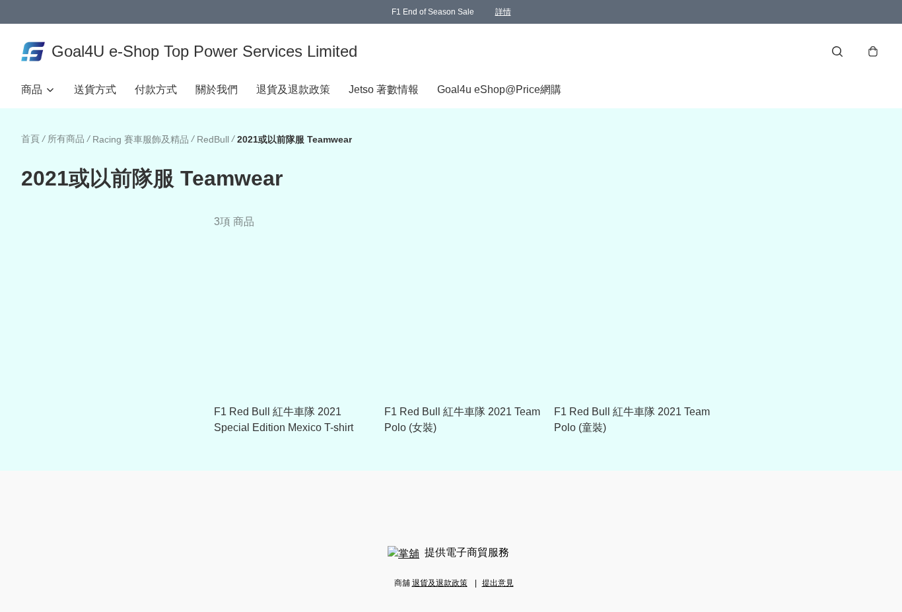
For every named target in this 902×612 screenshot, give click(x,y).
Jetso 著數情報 (384, 89)
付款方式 (156, 89)
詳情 (503, 12)
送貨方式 (95, 89)
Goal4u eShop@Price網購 (499, 89)
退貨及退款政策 (293, 89)
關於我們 (216, 89)
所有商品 (66, 138)
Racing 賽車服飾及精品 (140, 139)
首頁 (30, 138)
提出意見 (498, 583)
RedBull (213, 139)
